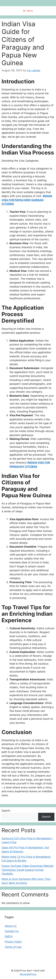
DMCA (9, 936)
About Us (10, 925)
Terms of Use (13, 946)
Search (6, 810)
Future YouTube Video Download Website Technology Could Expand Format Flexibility (28, 869)
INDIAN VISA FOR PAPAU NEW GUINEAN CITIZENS (27, 199)
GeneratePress (28, 974)
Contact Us (12, 931)
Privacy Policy (13, 941)
